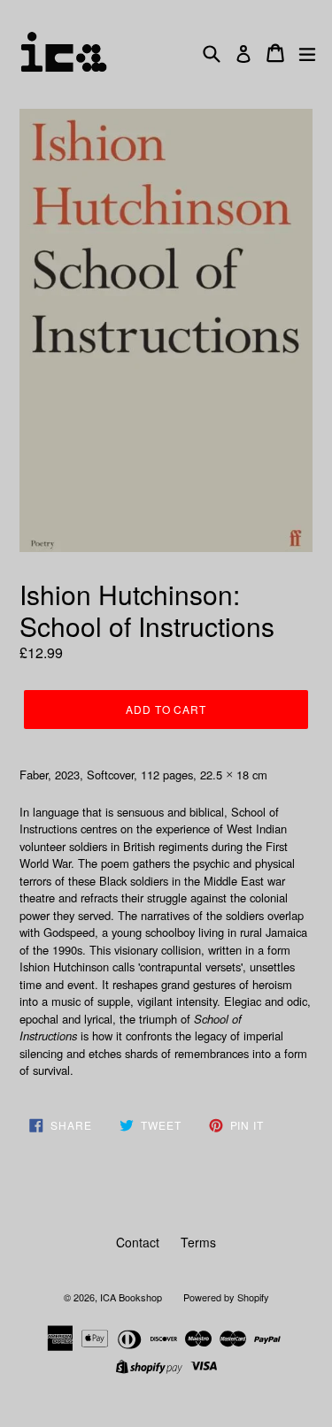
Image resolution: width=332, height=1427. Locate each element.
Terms (198, 1242)
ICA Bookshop (131, 1297)
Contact (137, 1242)
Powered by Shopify (226, 1297)
